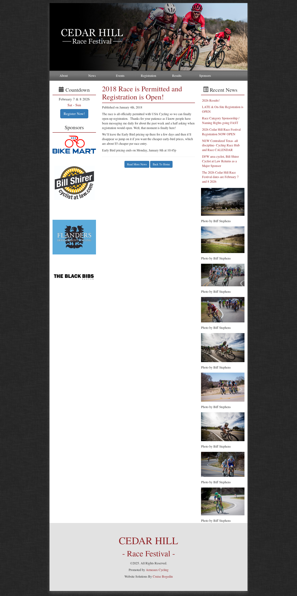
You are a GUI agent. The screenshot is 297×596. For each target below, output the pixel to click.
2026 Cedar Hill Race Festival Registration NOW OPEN (221, 131)
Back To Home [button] (161, 164)
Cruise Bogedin (163, 576)
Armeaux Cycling (157, 570)
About (64, 75)
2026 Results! (211, 100)
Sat (69, 104)
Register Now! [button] (74, 113)
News (92, 75)
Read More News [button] (137, 164)
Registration (148, 75)
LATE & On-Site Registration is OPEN (222, 109)
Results (176, 75)
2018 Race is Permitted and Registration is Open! (142, 92)
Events (120, 75)
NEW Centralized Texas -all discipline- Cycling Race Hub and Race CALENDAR (221, 145)
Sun (78, 104)
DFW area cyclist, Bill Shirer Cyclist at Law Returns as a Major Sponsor (220, 161)
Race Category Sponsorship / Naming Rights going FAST (220, 120)
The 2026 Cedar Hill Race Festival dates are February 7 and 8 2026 (220, 177)
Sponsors (205, 75)
